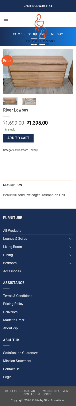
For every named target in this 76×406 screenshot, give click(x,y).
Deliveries (10, 312)
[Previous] (10, 71)
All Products (12, 231)
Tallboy (33, 150)
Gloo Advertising (54, 400)
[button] (5, 19)
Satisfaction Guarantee (20, 353)
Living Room (12, 247)
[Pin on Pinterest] (37, 159)
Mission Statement (17, 361)
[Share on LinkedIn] (45, 159)
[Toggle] (70, 238)
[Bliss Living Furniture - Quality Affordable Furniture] (40, 30)
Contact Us (11, 369)
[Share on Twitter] (22, 159)
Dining (8, 255)
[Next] (66, 71)
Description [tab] (12, 184)
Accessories (12, 271)
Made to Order (13, 320)
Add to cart (18, 138)
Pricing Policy (13, 304)
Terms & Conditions (17, 296)
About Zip (10, 328)
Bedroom (22, 150)
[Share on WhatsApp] (7, 159)
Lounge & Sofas (15, 239)
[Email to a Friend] (29, 159)
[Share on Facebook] (14, 159)
